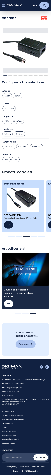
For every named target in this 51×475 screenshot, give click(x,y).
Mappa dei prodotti (9, 443)
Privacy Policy (12, 466)
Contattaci (24, 344)
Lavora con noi (7, 423)
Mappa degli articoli (9, 435)
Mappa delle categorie (10, 439)
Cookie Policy (24, 466)
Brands (4, 427)
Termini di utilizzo (38, 466)
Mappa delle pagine (9, 431)
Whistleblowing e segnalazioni (13, 419)
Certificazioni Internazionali (12, 415)
